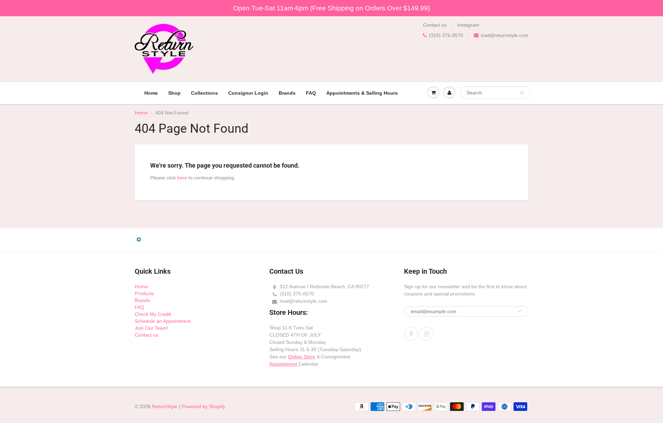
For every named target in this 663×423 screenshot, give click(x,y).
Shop (174, 93)
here (182, 177)
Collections (204, 93)
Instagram (468, 25)
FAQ (311, 93)
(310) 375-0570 (446, 35)
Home (151, 93)
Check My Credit (153, 314)
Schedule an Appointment (163, 321)
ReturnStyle (164, 406)
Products (144, 293)
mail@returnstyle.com (504, 35)
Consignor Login (248, 93)
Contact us (434, 25)
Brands (287, 93)
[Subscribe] (519, 311)
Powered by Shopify (203, 406)
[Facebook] (411, 334)
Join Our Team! (151, 328)
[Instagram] (426, 334)
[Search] (522, 92)
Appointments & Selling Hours (362, 93)
